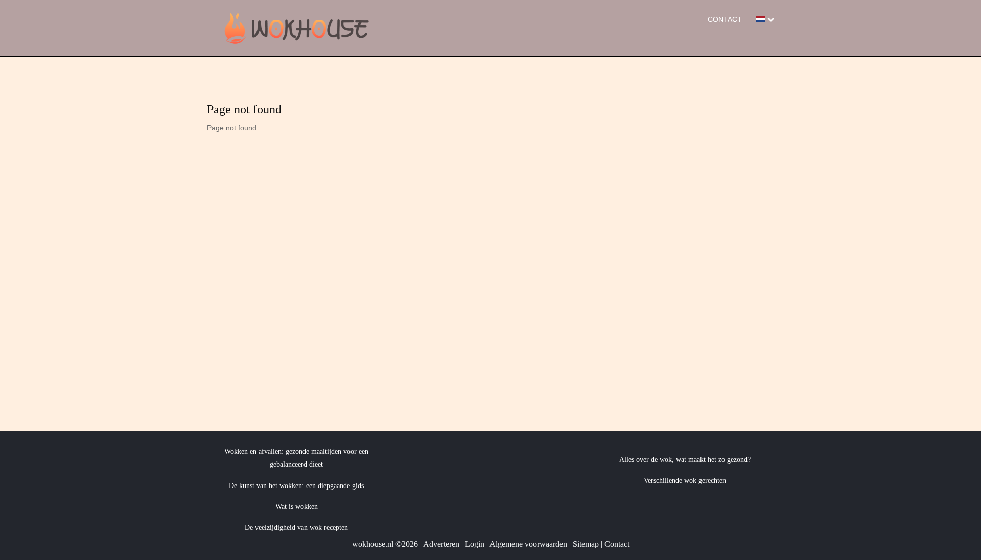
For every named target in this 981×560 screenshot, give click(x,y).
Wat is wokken (296, 506)
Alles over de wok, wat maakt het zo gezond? (685, 460)
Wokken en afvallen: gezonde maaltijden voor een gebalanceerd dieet (296, 458)
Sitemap (586, 544)
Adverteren (441, 544)
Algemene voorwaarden (528, 544)
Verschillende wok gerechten (685, 480)
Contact (725, 19)
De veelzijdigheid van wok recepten (296, 527)
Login (474, 544)
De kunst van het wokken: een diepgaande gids (296, 486)
